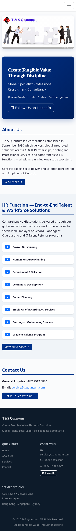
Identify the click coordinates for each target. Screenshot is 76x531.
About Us (7, 456)
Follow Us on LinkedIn (32, 107)
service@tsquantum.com (28, 387)
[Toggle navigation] (69, 5)
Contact (6, 467)
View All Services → (17, 347)
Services (7, 461)
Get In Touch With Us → (20, 396)
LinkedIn (50, 473)
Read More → (13, 182)
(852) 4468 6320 (53, 465)
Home (5, 450)
